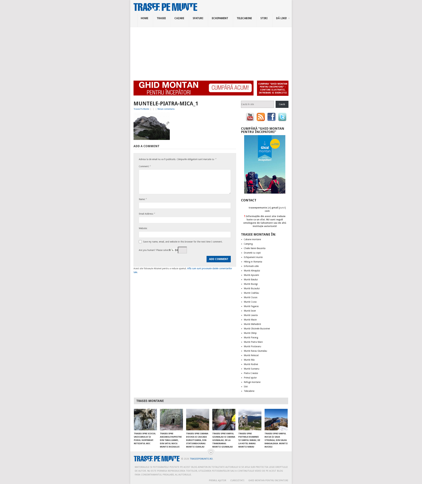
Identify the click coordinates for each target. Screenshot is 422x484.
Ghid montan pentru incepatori (268, 480)
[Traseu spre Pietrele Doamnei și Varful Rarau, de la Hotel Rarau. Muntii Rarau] (249, 419)
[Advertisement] (211, 52)
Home (144, 18)
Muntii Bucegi (251, 284)
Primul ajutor (250, 377)
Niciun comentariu (166, 109)
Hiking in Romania (253, 261)
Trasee (161, 18)
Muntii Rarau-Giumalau (255, 351)
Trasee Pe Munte (141, 109)
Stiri (264, 18)
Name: (143, 199)
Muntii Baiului (251, 279)
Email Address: (147, 213)
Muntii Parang (251, 337)
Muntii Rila (249, 359)
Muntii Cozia (250, 301)
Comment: (145, 166)
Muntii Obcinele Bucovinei (257, 328)
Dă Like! (281, 18)
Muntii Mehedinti (252, 324)
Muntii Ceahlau (251, 293)
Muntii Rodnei (251, 364)
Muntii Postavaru (252, 346)
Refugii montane (252, 382)
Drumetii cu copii (252, 252)
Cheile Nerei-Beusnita (254, 248)
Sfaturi (198, 18)
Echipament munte (253, 257)
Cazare (179, 18)
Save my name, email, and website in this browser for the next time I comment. (183, 241)
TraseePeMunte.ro (201, 458)
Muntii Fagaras (251, 306)
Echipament (220, 18)
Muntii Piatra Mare (253, 342)
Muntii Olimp (250, 333)
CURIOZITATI (237, 480)
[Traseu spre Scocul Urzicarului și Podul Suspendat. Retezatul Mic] (145, 419)
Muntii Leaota (251, 315)
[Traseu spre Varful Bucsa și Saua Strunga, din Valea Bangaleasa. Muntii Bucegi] (276, 419)
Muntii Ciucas (250, 297)
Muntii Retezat (251, 355)
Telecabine (244, 18)
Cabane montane (252, 239)
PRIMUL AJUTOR (217, 480)
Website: (143, 228)
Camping (248, 243)
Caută (282, 104)
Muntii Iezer (250, 310)
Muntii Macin (250, 319)
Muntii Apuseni (251, 275)
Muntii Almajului (252, 270)
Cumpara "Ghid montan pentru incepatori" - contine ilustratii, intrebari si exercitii (272, 88)
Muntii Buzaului (252, 288)
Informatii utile (251, 266)
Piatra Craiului (251, 373)
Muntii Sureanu (251, 368)
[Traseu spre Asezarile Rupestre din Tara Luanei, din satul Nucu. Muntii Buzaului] (171, 419)
